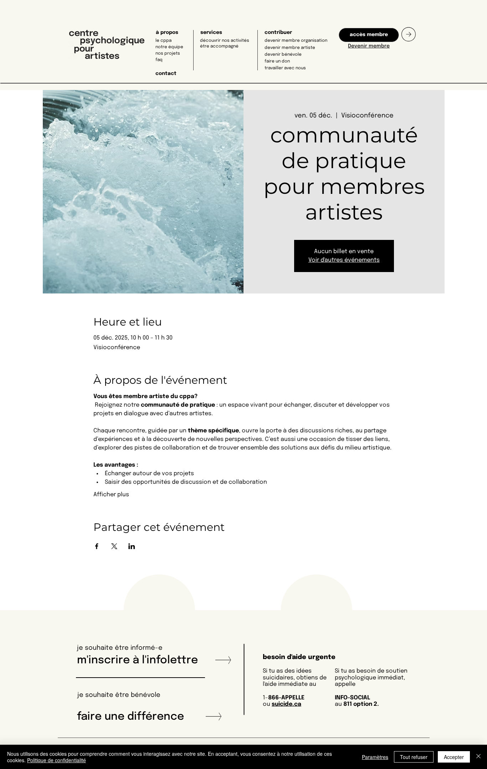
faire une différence (130, 716)
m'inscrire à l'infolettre (140, 660)
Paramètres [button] (375, 756)
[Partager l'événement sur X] (114, 546)
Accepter (454, 756)
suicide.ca (286, 704)
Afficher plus (111, 495)
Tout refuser (413, 756)
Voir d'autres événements (344, 260)
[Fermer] (478, 756)
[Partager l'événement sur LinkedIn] (131, 546)
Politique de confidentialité (56, 760)
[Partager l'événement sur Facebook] (96, 546)
